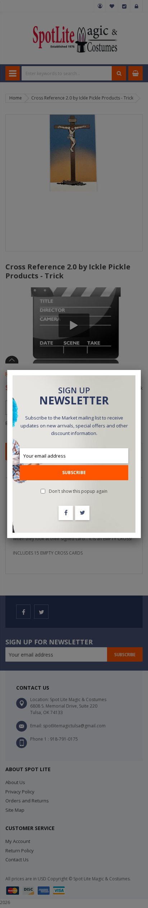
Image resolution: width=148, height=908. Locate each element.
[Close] (140, 369)
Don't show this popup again (78, 491)
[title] (66, 513)
